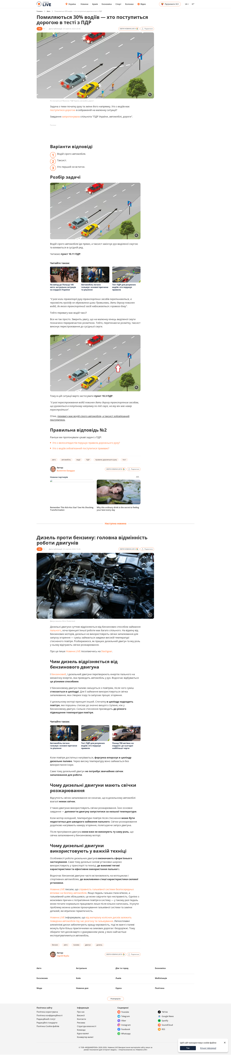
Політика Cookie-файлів (48, 1026)
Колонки (129, 4)
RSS (163, 1029)
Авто (48, 11)
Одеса (119, 988)
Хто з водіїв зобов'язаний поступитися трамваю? (80, 448)
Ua (186, 4)
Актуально (81, 968)
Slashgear (106, 651)
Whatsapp (126, 1033)
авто (54, 459)
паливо (76, 945)
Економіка (107, 4)
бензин (55, 945)
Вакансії (81, 1015)
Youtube (125, 1012)
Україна (72, 4)
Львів (118, 978)
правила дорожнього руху (106, 459)
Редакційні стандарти (47, 1022)
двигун (88, 945)
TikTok (165, 1012)
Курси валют (83, 1033)
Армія (95, 4)
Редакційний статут (46, 1019)
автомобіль (66, 459)
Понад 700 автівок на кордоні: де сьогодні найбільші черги (123, 746)
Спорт (118, 4)
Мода (39, 988)
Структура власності (86, 1026)
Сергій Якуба (63, 956)
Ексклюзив (42, 978)
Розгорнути (116, 999)
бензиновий (58, 674)
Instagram (126, 1025)
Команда (81, 1030)
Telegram (125, 1016)
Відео (143, 4)
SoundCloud (167, 1025)
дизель (99, 945)
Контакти (81, 1019)
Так (188, 1048)
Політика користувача (47, 1012)
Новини (84, 4)
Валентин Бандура (66, 470)
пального (55, 630)
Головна (39, 11)
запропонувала (71, 116)
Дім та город (122, 968)
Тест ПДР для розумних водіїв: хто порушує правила (124, 287)
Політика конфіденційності (49, 1015)
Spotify (165, 1020)
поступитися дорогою (63, 110)
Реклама (81, 1022)
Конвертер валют (85, 1037)
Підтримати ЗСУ (172, 4)
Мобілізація (161, 978)
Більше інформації (208, 1048)
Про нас (81, 1012)
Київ (78, 978)
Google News (168, 1016)
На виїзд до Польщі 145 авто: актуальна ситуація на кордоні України (63, 287)
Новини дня (82, 988)
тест (124, 459)
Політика (159, 988)
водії (78, 459)
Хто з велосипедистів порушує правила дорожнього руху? (86, 442)
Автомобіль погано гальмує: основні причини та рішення (94, 287)
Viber (123, 1020)
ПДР (88, 459)
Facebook (125, 1029)
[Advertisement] (94, 132)
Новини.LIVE (73, 651)
